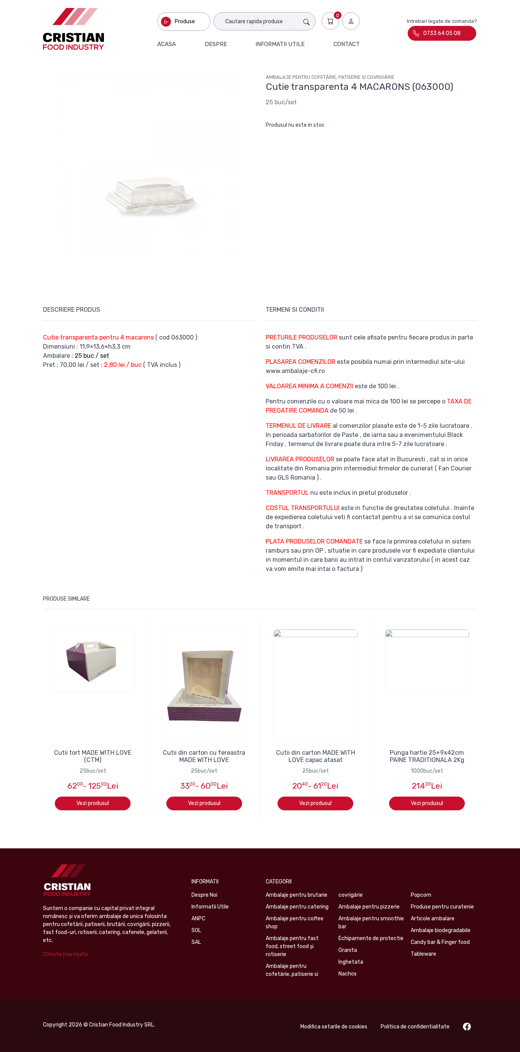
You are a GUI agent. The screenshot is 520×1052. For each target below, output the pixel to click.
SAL (196, 942)
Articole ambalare (433, 918)
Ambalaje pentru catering (297, 907)
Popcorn (421, 895)
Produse (185, 21)
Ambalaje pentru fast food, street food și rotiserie (292, 946)
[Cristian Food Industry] (73, 29)
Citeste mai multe (65, 954)
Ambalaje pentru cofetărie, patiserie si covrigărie (330, 77)
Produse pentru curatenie (442, 907)
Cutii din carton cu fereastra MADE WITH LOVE (204, 756)
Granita (347, 950)
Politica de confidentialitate (415, 1026)
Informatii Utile (210, 907)
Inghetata (350, 962)
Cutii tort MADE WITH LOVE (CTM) (92, 756)
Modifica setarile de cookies (333, 1026)
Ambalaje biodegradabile (441, 930)
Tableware (423, 954)
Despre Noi (204, 895)
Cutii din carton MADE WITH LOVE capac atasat (315, 756)
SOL (196, 930)
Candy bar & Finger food (440, 942)
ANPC (198, 918)
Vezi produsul (93, 803)
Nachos (347, 974)
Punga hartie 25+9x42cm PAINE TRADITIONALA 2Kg (427, 756)
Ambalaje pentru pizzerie (369, 907)
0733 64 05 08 (442, 33)
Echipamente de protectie (371, 938)
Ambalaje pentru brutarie (296, 895)
